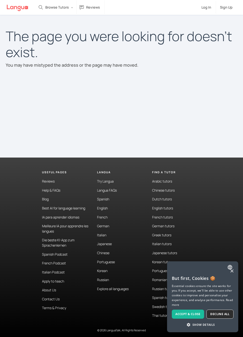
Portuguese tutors (166, 270)
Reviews (48, 181)
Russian (103, 280)
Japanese (104, 244)
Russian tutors (163, 289)
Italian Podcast (53, 272)
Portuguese (106, 262)
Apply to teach (53, 281)
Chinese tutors (163, 190)
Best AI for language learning (63, 208)
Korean (102, 270)
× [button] (232, 271)
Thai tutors (160, 315)
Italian (101, 235)
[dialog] (202, 296)
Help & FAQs (51, 190)
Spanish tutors (163, 297)
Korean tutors (162, 262)
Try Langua (105, 181)
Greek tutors (161, 235)
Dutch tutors (162, 199)
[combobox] (231, 267)
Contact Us (51, 299)
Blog (45, 199)
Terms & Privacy (54, 308)
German (103, 226)
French (102, 217)
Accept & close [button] (188, 314)
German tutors (163, 226)
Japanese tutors (164, 253)
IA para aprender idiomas (60, 217)
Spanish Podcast (55, 254)
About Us (49, 290)
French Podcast (54, 263)
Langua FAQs (107, 190)
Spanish (103, 199)
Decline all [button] (219, 314)
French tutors (162, 217)
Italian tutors (162, 244)
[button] (203, 324)
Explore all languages (113, 289)
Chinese (103, 253)
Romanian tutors (165, 280)
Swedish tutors (163, 306)
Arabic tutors (162, 181)
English (102, 208)
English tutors (162, 208)
